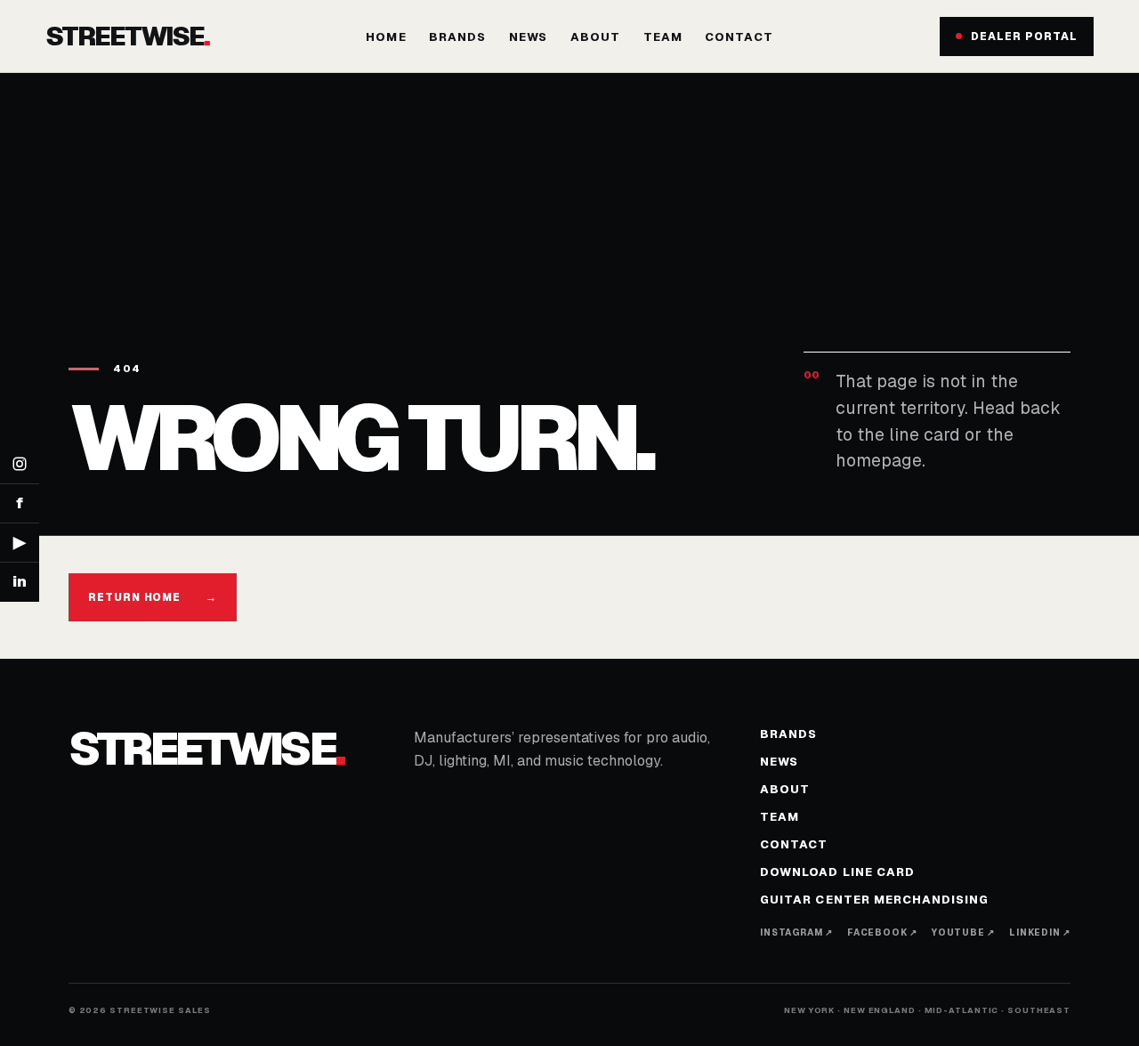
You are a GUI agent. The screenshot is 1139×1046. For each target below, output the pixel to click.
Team (663, 37)
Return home (153, 597)
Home (386, 37)
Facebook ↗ (882, 932)
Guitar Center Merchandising (874, 899)
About (595, 37)
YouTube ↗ (963, 932)
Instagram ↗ (796, 932)
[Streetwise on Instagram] (19, 464)
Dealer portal (1024, 36)
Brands (457, 37)
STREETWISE (126, 36)
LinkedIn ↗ (1039, 932)
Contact (738, 37)
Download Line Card (837, 872)
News (528, 37)
